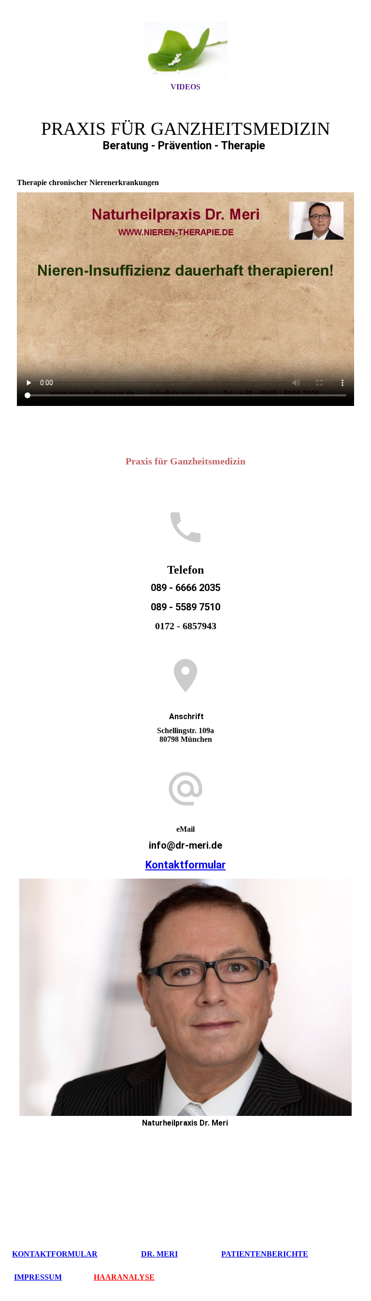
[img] (185, 50)
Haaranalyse (124, 1277)
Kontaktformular (185, 865)
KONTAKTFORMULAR (55, 1254)
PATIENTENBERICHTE (264, 1254)
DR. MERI (159, 1254)
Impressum (38, 1277)
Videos (185, 87)
